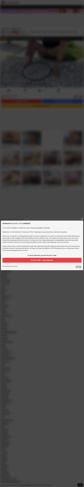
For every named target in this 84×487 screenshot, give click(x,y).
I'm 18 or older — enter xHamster (42, 260)
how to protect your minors (9, 266)
